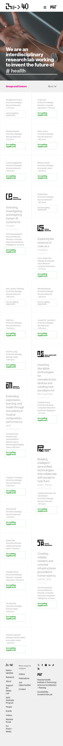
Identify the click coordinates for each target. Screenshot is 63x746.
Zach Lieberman (44, 258)
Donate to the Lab (44, 694)
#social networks (13, 105)
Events (9, 711)
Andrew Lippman (13, 635)
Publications (24, 678)
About (8, 681)
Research (10, 677)
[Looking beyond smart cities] (47, 128)
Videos (9, 715)
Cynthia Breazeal (45, 493)
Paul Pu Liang (11, 351)
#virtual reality (12, 357)
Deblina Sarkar (44, 402)
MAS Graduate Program (10, 700)
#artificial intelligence (46, 410)
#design (18, 102)
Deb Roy (9, 320)
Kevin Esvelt (11, 509)
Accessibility (42, 692)
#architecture (43, 325)
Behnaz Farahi (44, 163)
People (9, 707)
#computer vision (45, 168)
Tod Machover (12, 434)
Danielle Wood (12, 572)
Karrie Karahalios (45, 587)
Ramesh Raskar (12, 131)
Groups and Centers (16, 86)
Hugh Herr (42, 100)
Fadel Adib (10, 540)
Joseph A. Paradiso (14, 477)
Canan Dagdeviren (14, 163)
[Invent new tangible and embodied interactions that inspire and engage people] (15, 600)
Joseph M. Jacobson (46, 320)
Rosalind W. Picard (14, 100)
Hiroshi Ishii (11, 603)
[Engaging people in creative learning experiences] (47, 285)
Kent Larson (43, 131)
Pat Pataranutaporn (14, 234)
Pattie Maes (42, 194)
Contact (22, 689)
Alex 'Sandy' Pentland (15, 289)
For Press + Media (9, 729)
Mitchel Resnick (44, 289)
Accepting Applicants (42, 114)
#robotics (10, 102)
